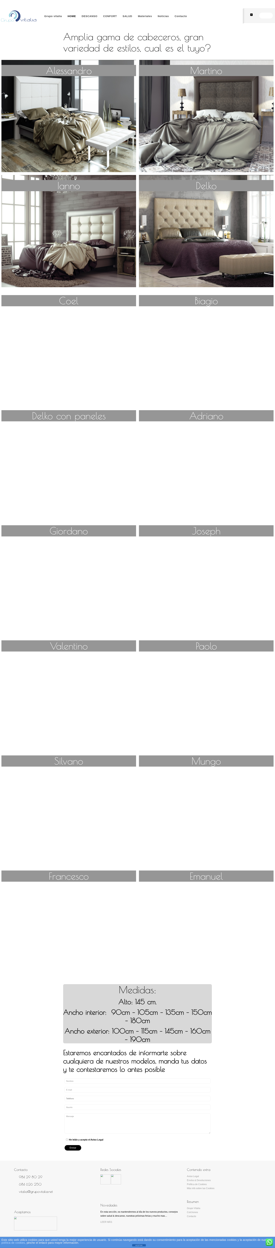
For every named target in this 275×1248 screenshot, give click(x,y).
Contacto (191, 1216)
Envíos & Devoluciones (199, 1180)
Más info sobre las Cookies (200, 1188)
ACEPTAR (139, 1245)
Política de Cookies (197, 1184)
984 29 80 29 (30, 1177)
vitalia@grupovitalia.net (36, 1192)
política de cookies (13, 1242)
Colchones (192, 1212)
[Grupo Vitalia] (18, 16)
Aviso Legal (193, 1176)
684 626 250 (30, 1184)
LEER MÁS (106, 1222)
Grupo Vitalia (193, 1208)
